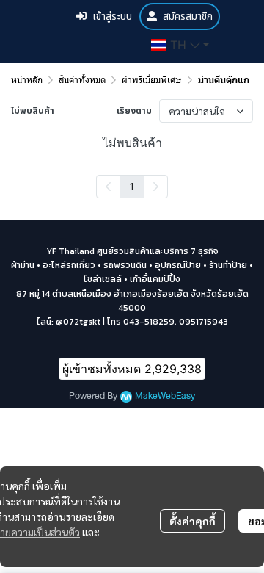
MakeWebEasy (165, 396)
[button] (180, 45)
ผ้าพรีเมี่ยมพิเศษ (152, 79)
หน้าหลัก (27, 79)
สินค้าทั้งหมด (82, 79)
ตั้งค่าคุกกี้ (192, 520)
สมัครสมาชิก (188, 16)
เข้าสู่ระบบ (112, 16)
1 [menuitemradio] (132, 185)
